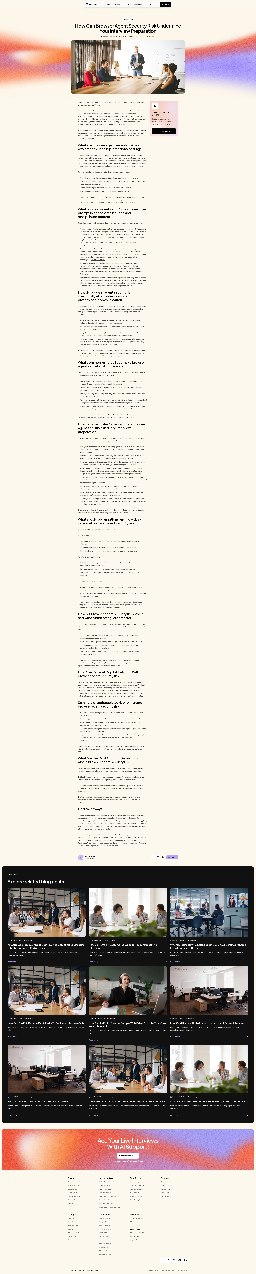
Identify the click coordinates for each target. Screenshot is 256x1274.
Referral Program (167, 1189)
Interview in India (105, 1254)
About (163, 1182)
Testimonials (134, 1236)
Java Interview (104, 1236)
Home (108, 4)
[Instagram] (158, 857)
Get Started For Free (127, 1156)
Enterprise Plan (73, 1193)
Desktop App (72, 1200)
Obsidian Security (135, 418)
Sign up (164, 4)
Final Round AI (73, 1222)
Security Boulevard (98, 260)
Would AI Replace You (137, 1182)
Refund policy (153, 1270)
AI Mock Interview (74, 1185)
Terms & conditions (168, 1270)
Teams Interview (105, 1225)
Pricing (128, 4)
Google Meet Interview (107, 1222)
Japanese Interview (106, 1240)
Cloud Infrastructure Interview (109, 1207)
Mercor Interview (105, 1193)
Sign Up (171, 857)
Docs (149, 4)
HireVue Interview (105, 1189)
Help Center (134, 1240)
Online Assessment (105, 1185)
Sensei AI (71, 1229)
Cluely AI (71, 1218)
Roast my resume (136, 1189)
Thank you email (136, 1196)
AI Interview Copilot (75, 1182)
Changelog (165, 1193)
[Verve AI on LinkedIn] (185, 1260)
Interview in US (104, 1251)
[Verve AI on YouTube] (179, 1260)
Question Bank (135, 1225)
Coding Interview (105, 1182)
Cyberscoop (84, 245)
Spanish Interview (105, 1243)
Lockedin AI (72, 1236)
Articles (132, 1222)
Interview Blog (135, 1229)
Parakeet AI (72, 1240)
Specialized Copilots (75, 1196)
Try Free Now (163, 131)
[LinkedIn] (163, 857)
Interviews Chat (73, 1233)
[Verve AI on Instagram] (174, 1260)
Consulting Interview (106, 1200)
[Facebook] (153, 857)
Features (117, 4)
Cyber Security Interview (107, 1196)
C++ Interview (104, 1233)
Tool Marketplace (136, 1200)
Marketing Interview (106, 1203)
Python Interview (105, 1229)
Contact (163, 1185)
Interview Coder (73, 1225)
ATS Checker (134, 1193)
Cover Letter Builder (137, 1185)
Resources (138, 4)
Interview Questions (137, 1233)
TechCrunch (84, 274)
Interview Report (74, 1189)
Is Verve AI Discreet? (137, 1218)
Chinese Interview (105, 1247)
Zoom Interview (104, 1218)
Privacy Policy (166, 1196)
